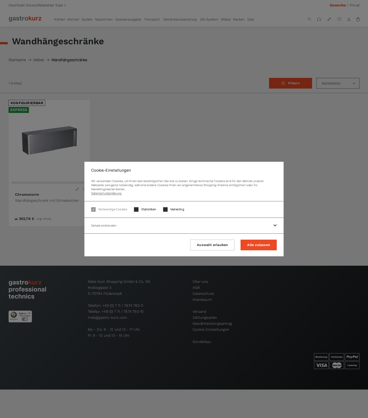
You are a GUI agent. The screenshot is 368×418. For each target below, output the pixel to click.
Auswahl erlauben (212, 245)
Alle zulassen (258, 245)
